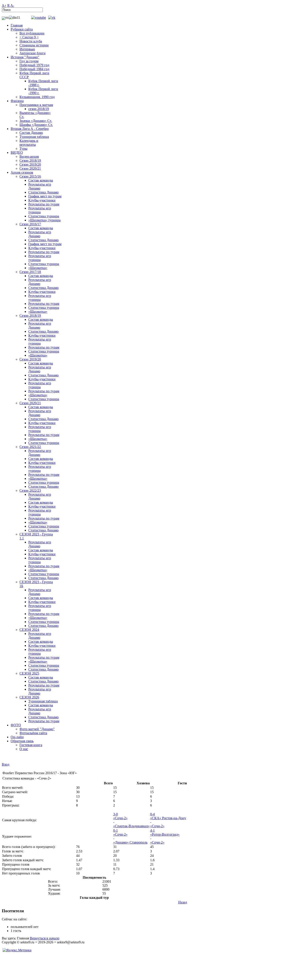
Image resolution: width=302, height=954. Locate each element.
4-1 (152, 830)
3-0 (115, 814)
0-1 (115, 830)
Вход (5, 764)
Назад (182, 902)
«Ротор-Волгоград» (165, 834)
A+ (4, 5)
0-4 (152, 814)
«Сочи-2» (120, 818)
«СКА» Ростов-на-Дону (168, 818)
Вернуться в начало (44, 938)
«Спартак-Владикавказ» (131, 826)
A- (12, 5)
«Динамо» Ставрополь (130, 842)
